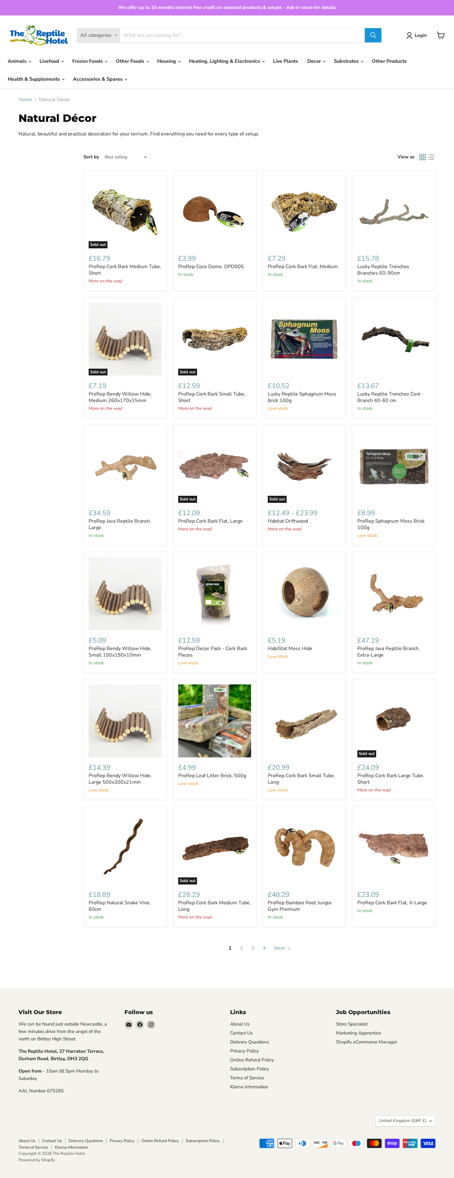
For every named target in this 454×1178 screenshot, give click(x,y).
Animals (18, 61)
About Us (240, 1024)
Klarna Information (249, 1087)
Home (25, 99)
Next (280, 948)
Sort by (91, 157)
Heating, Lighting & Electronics (225, 61)
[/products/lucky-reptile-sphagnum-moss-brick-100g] (304, 338)
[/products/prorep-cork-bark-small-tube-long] (304, 720)
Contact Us (241, 1033)
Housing (167, 61)
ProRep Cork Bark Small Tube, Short (212, 397)
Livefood (50, 61)
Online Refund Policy (252, 1060)
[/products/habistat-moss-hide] (304, 593)
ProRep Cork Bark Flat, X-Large (392, 902)
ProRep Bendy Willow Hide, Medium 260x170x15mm (120, 397)
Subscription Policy (249, 1069)
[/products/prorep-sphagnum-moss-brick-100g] (393, 466)
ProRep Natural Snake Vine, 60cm (120, 906)
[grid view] (422, 157)
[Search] (373, 35)
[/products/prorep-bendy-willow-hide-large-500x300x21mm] (125, 720)
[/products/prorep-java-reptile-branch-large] (125, 466)
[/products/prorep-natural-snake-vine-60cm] (125, 848)
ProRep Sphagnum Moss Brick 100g (391, 524)
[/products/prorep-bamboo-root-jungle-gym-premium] (304, 848)
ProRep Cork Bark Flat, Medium (303, 266)
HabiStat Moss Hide (290, 648)
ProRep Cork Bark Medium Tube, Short (125, 269)
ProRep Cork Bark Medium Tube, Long (214, 906)
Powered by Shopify (37, 1160)
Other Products (389, 61)
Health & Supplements (34, 79)
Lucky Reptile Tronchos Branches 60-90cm (383, 269)
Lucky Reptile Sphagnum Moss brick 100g (302, 397)
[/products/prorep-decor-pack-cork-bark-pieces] (214, 593)
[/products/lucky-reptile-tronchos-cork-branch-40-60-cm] (393, 338)
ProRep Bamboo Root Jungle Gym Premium (300, 906)
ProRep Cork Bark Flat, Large (210, 521)
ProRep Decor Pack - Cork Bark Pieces (212, 651)
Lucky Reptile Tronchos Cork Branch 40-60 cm (389, 397)
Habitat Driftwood (288, 521)
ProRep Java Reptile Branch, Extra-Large (388, 651)
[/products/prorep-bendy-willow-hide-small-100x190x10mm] (125, 593)
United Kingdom (402, 1121)
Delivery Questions (249, 1042)
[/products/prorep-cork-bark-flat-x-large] (393, 848)
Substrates (347, 61)
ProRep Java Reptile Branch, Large (120, 524)
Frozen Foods (88, 61)
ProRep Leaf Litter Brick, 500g (212, 775)
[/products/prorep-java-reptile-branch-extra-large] (393, 593)
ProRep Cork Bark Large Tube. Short (390, 779)
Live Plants (285, 61)
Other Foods (130, 61)
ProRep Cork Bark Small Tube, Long (301, 779)
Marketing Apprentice (358, 1033)
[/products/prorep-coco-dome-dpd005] (214, 211)
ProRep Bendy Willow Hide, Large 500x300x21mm (120, 779)
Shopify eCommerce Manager (366, 1042)
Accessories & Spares (98, 79)
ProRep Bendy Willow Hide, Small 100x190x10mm (120, 651)
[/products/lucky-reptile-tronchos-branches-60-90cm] (393, 211)
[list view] (431, 157)
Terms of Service (247, 1078)
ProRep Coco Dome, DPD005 (211, 266)
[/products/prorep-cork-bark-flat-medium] (304, 211)
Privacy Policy (244, 1051)
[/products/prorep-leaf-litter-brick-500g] (214, 720)
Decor (314, 61)
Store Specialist (352, 1024)
